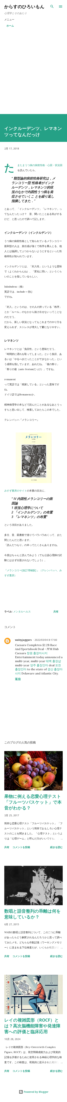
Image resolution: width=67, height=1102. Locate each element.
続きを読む (56, 847)
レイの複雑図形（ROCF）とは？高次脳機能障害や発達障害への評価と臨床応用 (32, 1025)
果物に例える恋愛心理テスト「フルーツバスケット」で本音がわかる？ (33, 802)
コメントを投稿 (21, 847)
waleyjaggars (23, 640)
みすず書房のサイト (15, 490)
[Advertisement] (33, 71)
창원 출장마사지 (37, 653)
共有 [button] (55, 611)
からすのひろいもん (24, 6)
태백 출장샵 (53, 661)
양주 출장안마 (39, 665)
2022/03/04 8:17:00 (45, 640)
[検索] (52, 6)
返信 (18, 679)
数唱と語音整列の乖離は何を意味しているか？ (32, 914)
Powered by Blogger (35, 1092)
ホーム (10, 25)
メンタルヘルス (22, 611)
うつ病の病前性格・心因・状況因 (43, 165)
